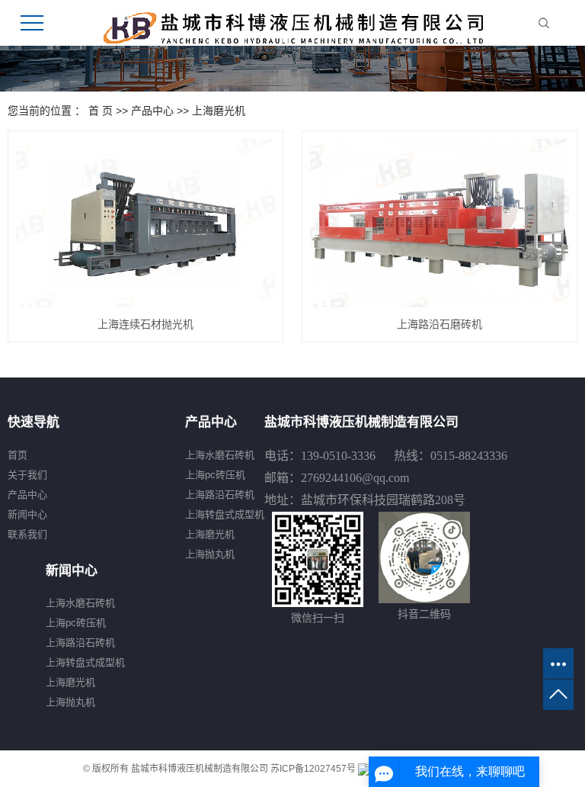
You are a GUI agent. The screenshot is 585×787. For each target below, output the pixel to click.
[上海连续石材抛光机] (145, 223)
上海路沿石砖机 (219, 494)
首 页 (100, 110)
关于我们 (27, 474)
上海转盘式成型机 (224, 514)
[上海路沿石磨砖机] (439, 223)
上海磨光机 (218, 110)
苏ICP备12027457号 (313, 768)
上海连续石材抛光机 (145, 324)
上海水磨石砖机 (219, 455)
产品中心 (152, 110)
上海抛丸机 (210, 554)
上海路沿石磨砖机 (439, 324)
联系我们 (27, 534)
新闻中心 (27, 514)
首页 (17, 455)
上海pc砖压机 (215, 474)
